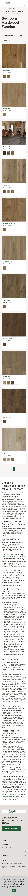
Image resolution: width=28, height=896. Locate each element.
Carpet (4, 674)
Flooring (14, 11)
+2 (16, 382)
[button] (13, 8)
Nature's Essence (8, 300)
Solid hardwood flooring (9, 541)
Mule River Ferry (8, 261)
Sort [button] (21, 35)
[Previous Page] (11, 469)
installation (10, 739)
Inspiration (5, 844)
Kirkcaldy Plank (7, 147)
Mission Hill (6, 185)
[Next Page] (17, 469)
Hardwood (20, 11)
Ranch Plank (6, 376)
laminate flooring (7, 574)
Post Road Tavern (8, 338)
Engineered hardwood (8, 556)
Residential (5, 40)
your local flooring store (18, 506)
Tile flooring (5, 707)
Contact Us (5, 855)
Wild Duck (6, 453)
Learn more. (11, 888)
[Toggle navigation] (24, 5)
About (3, 852)
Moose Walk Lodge (9, 223)
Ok (14, 890)
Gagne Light (6, 70)
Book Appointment (12, 828)
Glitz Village (6, 108)
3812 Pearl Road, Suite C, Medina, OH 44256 (12, 863)
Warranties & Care (7, 848)
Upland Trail (6, 415)
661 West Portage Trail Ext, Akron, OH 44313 (12, 870)
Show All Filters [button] (8, 35)
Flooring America (6, 11)
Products (4, 840)
